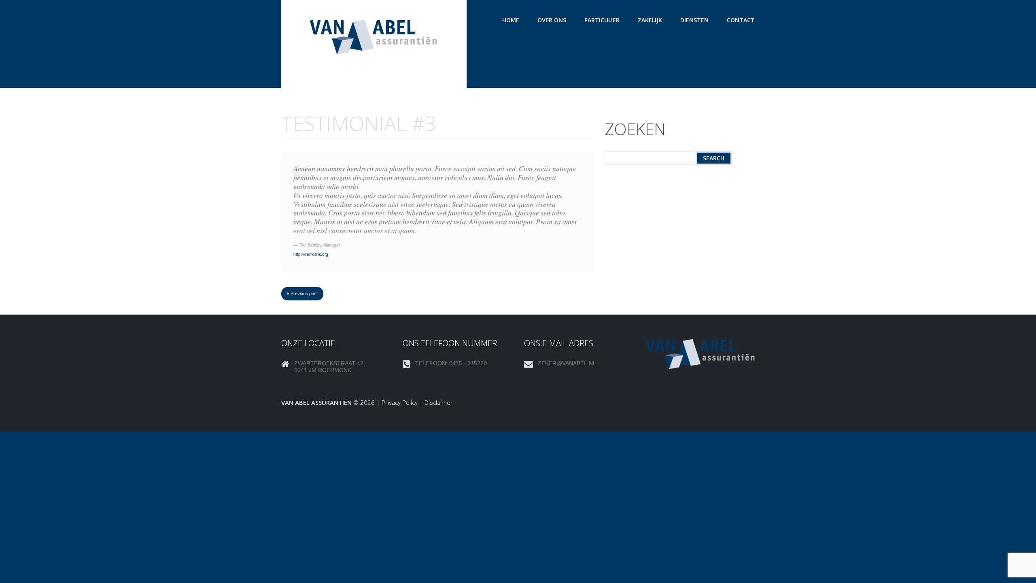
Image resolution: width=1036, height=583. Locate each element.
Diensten (694, 20)
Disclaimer (439, 402)
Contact (741, 20)
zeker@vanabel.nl (567, 363)
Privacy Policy (400, 402)
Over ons (551, 20)
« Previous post (302, 293)
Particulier (602, 20)
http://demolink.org (310, 254)
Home (510, 20)
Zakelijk (650, 20)
